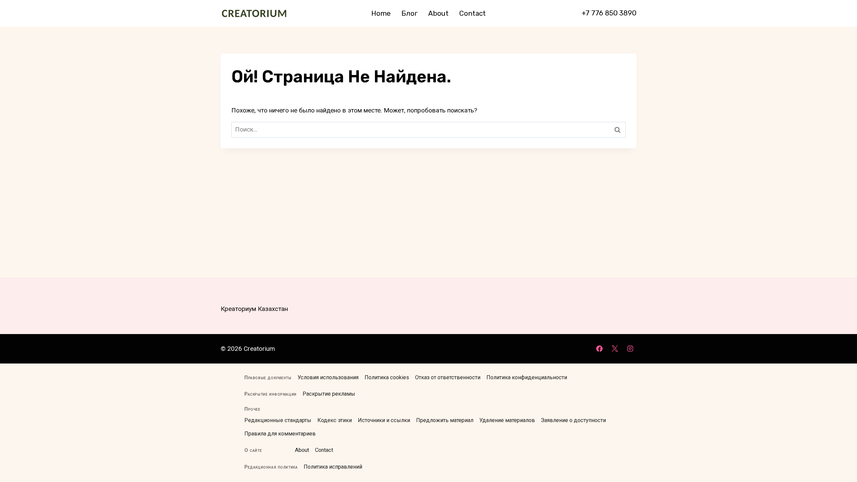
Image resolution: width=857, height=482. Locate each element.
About (438, 13)
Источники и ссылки (384, 420)
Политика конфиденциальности (526, 377)
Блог (409, 13)
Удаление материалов (507, 420)
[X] (614, 348)
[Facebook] (599, 348)
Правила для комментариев (280, 433)
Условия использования (328, 377)
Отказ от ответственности (447, 377)
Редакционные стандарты (277, 420)
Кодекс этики (334, 420)
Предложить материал (444, 420)
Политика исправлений (333, 467)
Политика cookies (387, 377)
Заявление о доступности (573, 420)
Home (381, 13)
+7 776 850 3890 (608, 13)
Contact (472, 13)
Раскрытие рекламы (329, 394)
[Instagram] (630, 348)
